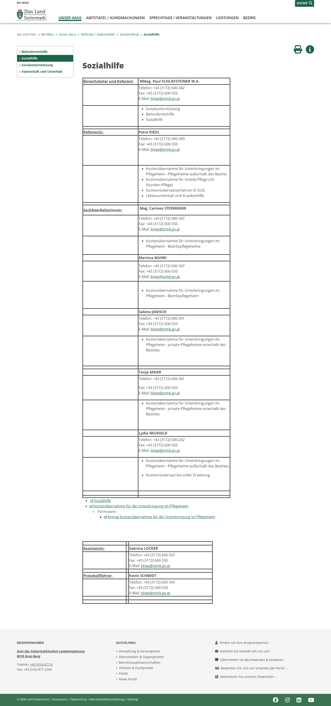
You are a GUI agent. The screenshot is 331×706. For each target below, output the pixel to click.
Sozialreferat (129, 34)
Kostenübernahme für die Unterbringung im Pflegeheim (140, 506)
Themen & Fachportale (136, 668)
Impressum (59, 699)
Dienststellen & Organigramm (141, 657)
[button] (304, 3)
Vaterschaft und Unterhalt (42, 71)
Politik (123, 673)
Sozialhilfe (151, 34)
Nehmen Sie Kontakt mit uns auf (245, 651)
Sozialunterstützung (37, 65)
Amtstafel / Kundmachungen (115, 17)
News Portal (128, 679)
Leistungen (227, 17)
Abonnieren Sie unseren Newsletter (247, 676)
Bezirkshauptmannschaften (140, 662)
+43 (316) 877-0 (41, 664)
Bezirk (249, 17)
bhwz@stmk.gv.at (165, 98)
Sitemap (132, 699)
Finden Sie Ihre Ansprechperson (244, 642)
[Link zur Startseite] (31, 14)
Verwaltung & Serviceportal (139, 651)
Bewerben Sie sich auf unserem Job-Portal (253, 668)
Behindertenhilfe (35, 52)
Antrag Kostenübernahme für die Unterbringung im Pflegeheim (161, 516)
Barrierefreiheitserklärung (107, 699)
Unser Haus (70, 17)
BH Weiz (47, 34)
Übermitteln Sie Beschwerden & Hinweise (252, 660)
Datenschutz (78, 699)
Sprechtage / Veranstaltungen (180, 17)
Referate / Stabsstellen (98, 34)
